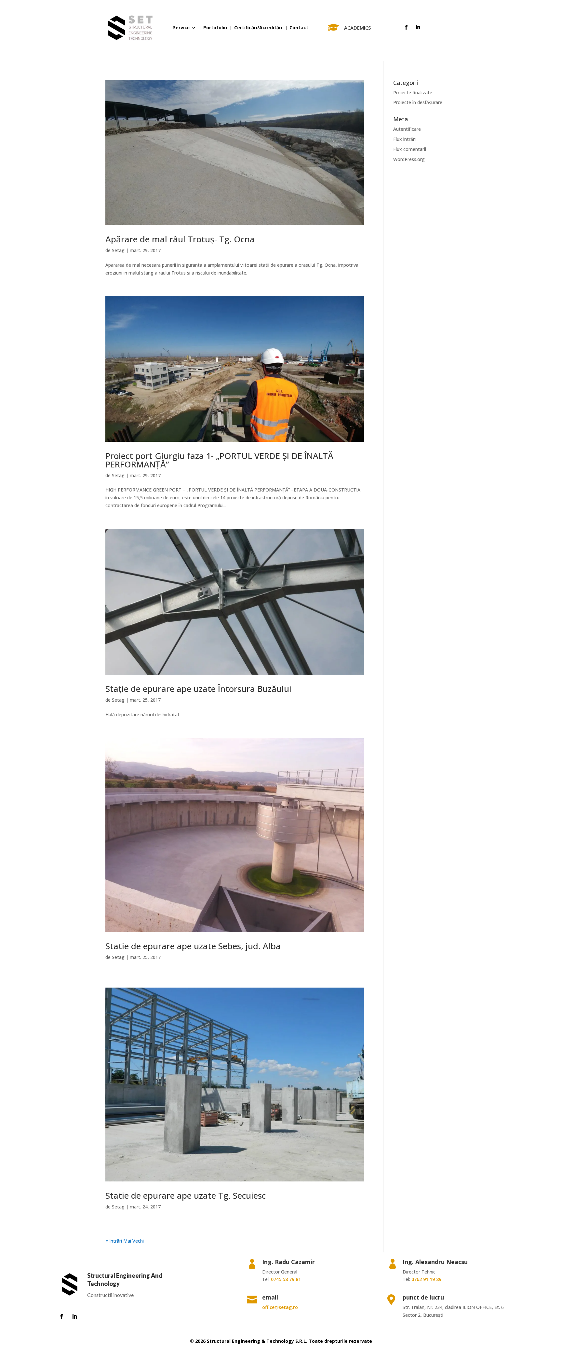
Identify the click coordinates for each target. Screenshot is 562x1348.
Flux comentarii (409, 149)
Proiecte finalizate (412, 92)
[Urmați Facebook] (406, 27)
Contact (298, 27)
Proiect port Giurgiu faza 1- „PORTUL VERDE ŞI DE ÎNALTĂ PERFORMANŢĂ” (219, 460)
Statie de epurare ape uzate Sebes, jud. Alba (193, 946)
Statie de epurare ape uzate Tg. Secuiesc (185, 1195)
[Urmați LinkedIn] (417, 27)
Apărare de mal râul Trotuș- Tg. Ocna (180, 239)
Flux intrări (404, 139)
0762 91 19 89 (426, 1279)
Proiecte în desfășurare (417, 102)
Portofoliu (215, 27)
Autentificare (407, 129)
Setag (118, 250)
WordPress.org (409, 159)
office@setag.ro (280, 1307)
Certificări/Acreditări (258, 27)
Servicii (181, 27)
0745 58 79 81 (286, 1279)
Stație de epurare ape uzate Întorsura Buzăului (198, 688)
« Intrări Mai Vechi (124, 1241)
